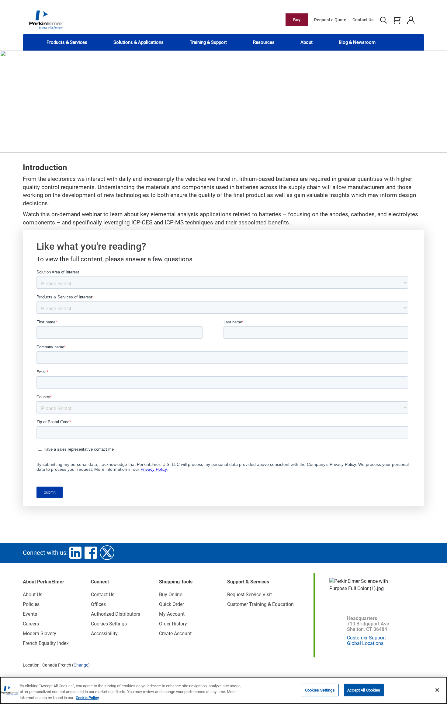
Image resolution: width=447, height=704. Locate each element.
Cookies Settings (320, 690)
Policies (31, 604)
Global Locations (365, 643)
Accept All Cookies (363, 690)
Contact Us (362, 19)
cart (397, 19)
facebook (91, 553)
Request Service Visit (249, 594)
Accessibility (104, 633)
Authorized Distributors (115, 614)
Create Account (175, 633)
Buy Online (170, 594)
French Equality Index (46, 643)
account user (410, 19)
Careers (31, 624)
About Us (32, 594)
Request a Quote (330, 19)
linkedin (75, 553)
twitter (107, 552)
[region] (223, 690)
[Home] (46, 19)
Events (30, 614)
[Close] (437, 690)
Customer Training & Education (260, 604)
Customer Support (366, 638)
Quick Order (171, 604)
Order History (173, 624)
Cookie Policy (87, 697)
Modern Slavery (39, 633)
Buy (296, 19)
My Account (172, 614)
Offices (98, 604)
